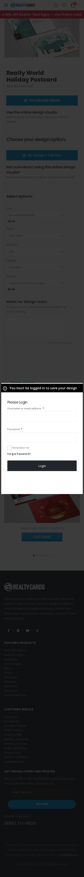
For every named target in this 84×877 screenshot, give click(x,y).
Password (20, 429)
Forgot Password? (19, 454)
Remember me (20, 447)
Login (42, 466)
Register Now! (42, 482)
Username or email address (31, 408)
